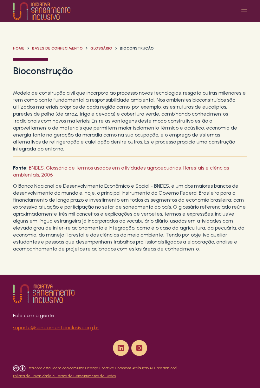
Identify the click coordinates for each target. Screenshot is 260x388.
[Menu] (244, 11)
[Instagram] (139, 348)
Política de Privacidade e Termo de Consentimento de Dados (64, 376)
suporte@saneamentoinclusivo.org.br (56, 327)
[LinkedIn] (121, 348)
